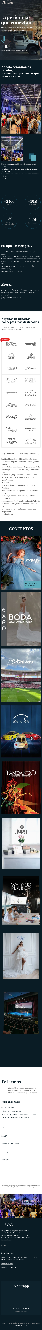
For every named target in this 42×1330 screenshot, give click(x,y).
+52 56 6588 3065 (7, 1107)
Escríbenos (20, 1291)
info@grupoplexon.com (11, 1111)
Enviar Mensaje (9, 1167)
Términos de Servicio (22, 1187)
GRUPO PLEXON (21, 1325)
